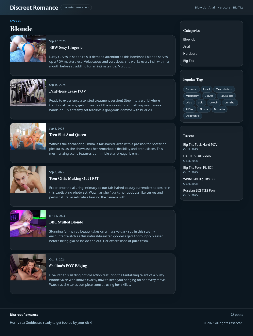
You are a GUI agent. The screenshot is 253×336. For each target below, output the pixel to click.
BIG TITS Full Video (197, 156)
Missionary (192, 95)
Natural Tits (226, 95)
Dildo (189, 102)
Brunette (219, 109)
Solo (200, 102)
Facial (206, 89)
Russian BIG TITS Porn (199, 190)
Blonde (203, 109)
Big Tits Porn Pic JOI (197, 167)
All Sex (189, 109)
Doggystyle (192, 115)
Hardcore (223, 7)
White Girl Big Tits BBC (199, 179)
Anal (212, 7)
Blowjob (200, 7)
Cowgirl (214, 102)
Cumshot (230, 102)
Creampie (191, 89)
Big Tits (238, 7)
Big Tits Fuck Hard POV (200, 144)
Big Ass (209, 95)
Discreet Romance (34, 7)
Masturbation (224, 89)
